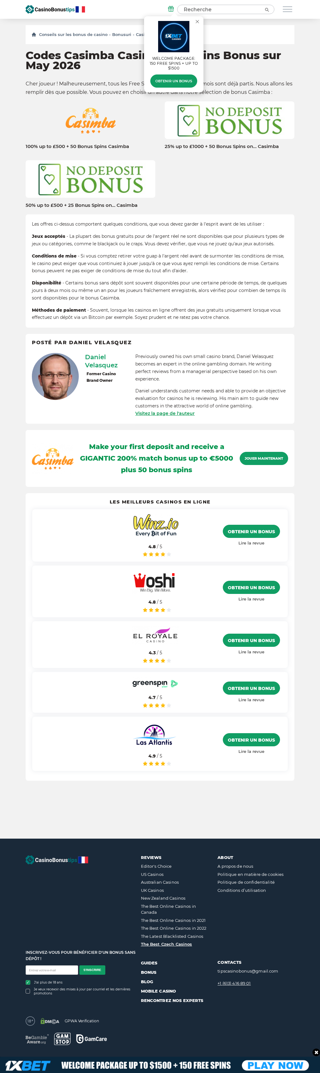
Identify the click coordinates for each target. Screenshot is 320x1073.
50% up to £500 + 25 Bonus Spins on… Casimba (82, 205)
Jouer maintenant (264, 458)
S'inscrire (92, 970)
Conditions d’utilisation (242, 890)
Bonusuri (121, 34)
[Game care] (91, 1039)
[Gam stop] (62, 1039)
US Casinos (152, 874)
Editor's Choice (156, 866)
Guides (149, 962)
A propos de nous (235, 866)
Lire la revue (251, 542)
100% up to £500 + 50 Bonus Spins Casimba (77, 146)
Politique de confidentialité (246, 882)
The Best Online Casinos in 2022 (174, 928)
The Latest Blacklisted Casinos (172, 936)
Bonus (149, 972)
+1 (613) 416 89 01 (234, 983)
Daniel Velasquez (101, 361)
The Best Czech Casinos (166, 944)
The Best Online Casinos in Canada (168, 909)
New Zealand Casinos (163, 898)
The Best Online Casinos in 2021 (173, 920)
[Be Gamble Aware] (37, 1039)
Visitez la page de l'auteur (165, 413)
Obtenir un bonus (173, 81)
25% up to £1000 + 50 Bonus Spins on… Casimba (222, 146)
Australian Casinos (160, 882)
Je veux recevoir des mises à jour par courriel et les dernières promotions (82, 991)
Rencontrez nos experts (172, 1000)
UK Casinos (152, 890)
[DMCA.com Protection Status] (49, 1021)
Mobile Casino (158, 991)
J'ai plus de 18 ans (48, 982)
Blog (147, 981)
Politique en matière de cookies (250, 874)
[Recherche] (266, 9)
